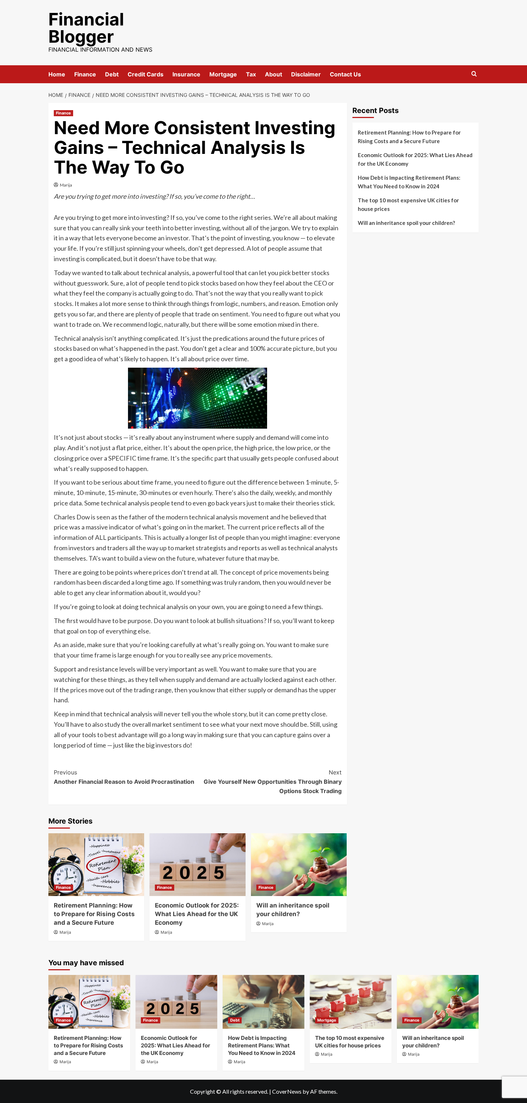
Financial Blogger (86, 28)
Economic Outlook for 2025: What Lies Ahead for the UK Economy (197, 914)
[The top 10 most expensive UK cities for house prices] (350, 1002)
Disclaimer (306, 74)
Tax (251, 74)
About (273, 74)
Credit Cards (145, 74)
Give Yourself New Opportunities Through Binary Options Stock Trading (272, 781)
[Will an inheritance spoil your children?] (299, 864)
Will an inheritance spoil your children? (406, 223)
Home (56, 74)
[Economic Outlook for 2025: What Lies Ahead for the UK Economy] (197, 864)
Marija (66, 185)
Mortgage (223, 74)
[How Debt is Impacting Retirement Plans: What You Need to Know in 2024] (263, 1002)
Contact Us (345, 74)
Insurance (186, 74)
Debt (112, 74)
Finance (85, 74)
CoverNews (287, 1091)
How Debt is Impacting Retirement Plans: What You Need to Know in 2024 (409, 181)
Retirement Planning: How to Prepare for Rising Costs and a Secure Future (94, 914)
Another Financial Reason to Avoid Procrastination (124, 777)
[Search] (474, 74)
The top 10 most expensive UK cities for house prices (408, 204)
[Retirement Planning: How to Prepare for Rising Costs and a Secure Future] (96, 864)
